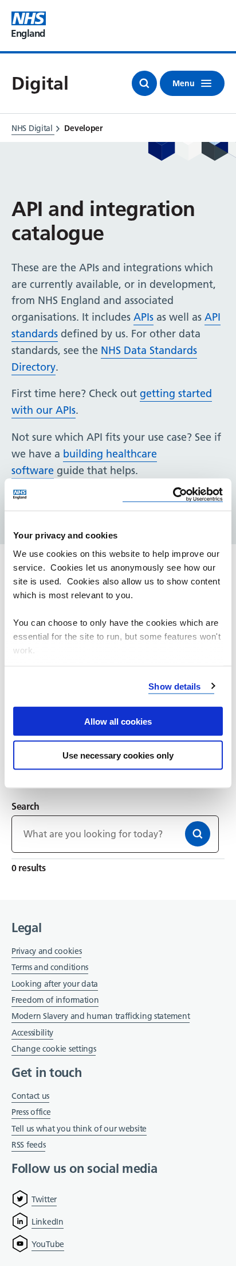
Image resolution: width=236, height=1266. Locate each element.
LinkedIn (48, 1222)
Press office (30, 1113)
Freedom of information (55, 1000)
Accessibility (32, 1033)
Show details (174, 686)
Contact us (30, 1096)
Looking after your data (54, 984)
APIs (143, 317)
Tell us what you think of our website (79, 1128)
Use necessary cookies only (118, 755)
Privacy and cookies (46, 951)
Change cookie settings (53, 1050)
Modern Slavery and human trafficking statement (100, 1017)
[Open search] (144, 83)
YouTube (48, 1244)
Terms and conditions (49, 967)
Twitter (44, 1199)
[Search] (197, 833)
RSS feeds (28, 1145)
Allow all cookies (118, 721)
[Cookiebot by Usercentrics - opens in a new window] (173, 494)
